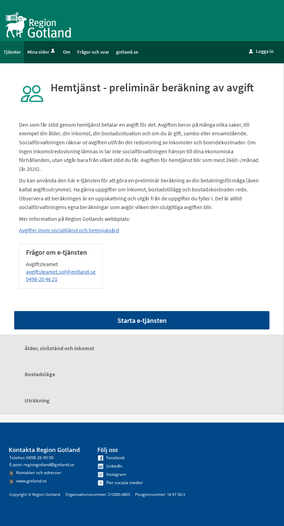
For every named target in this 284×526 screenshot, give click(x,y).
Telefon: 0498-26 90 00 (31, 458)
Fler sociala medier (124, 483)
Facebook (115, 458)
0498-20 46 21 (41, 278)
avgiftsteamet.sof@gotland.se (61, 271)
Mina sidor (38, 52)
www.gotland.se (31, 481)
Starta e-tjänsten (142, 320)
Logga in (261, 51)
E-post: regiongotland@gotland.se (41, 465)
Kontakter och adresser (38, 472)
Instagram (115, 474)
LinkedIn (113, 466)
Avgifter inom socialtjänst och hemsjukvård (69, 230)
